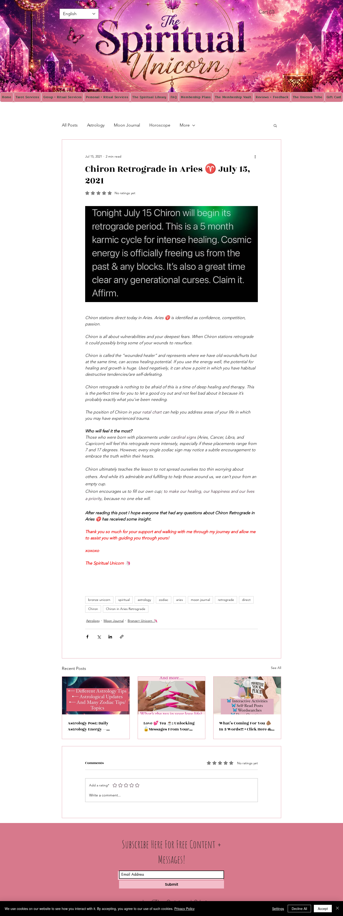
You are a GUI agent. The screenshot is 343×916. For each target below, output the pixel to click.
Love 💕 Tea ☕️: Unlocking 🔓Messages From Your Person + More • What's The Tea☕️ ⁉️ (170, 726)
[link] (272, 12)
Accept (323, 908)
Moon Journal (127, 125)
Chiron (93, 609)
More (185, 125)
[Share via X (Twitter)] (99, 636)
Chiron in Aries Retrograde (125, 609)
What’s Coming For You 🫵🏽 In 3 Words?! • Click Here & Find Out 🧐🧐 (245, 726)
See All (276, 668)
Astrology (96, 125)
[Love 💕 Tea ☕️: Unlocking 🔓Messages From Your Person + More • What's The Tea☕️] (171, 695)
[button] (275, 125)
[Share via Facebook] (87, 636)
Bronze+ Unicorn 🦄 (142, 621)
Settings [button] (278, 908)
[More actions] (255, 156)
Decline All (299, 908)
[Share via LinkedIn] (110, 636)
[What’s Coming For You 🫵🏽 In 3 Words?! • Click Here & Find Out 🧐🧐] (247, 695)
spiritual (124, 600)
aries (179, 600)
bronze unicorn (99, 600)
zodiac (163, 600)
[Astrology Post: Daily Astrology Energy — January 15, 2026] (96, 695)
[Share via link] (121, 636)
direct (246, 600)
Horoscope (159, 125)
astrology (144, 600)
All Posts (70, 125)
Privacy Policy (184, 908)
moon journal (200, 600)
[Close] (337, 908)
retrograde (226, 600)
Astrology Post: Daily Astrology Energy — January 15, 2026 (88, 726)
